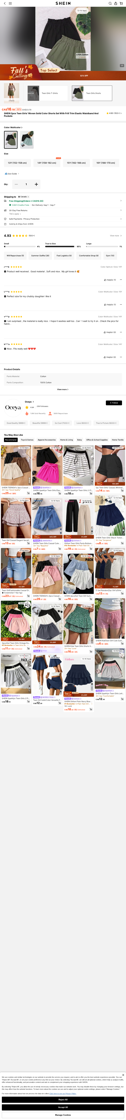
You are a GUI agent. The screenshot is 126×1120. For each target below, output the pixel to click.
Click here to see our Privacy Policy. (62, 1093)
